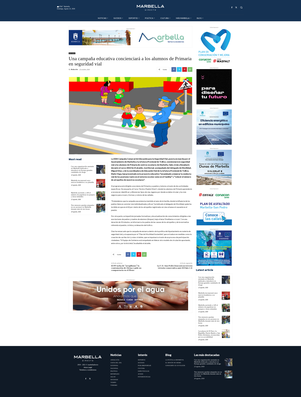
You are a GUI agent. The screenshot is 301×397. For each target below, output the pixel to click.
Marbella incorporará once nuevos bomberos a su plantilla (82, 181)
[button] (241, 7)
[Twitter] (236, 7)
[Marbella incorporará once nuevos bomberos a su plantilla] (100, 183)
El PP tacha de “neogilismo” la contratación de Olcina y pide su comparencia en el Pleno (126, 268)
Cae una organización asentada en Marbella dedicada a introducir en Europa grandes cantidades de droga (82, 169)
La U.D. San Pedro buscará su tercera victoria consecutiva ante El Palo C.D (174, 267)
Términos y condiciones (87, 370)
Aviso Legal (88, 367)
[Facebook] (232, 7)
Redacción (74, 69)
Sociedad (72, 53)
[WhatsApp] (190, 69)
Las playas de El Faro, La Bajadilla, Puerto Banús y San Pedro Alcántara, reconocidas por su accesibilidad (209, 334)
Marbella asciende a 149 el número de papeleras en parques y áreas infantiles (83, 195)
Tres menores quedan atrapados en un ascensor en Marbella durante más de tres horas (82, 207)
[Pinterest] (184, 69)
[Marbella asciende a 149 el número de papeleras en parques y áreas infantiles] (100, 195)
